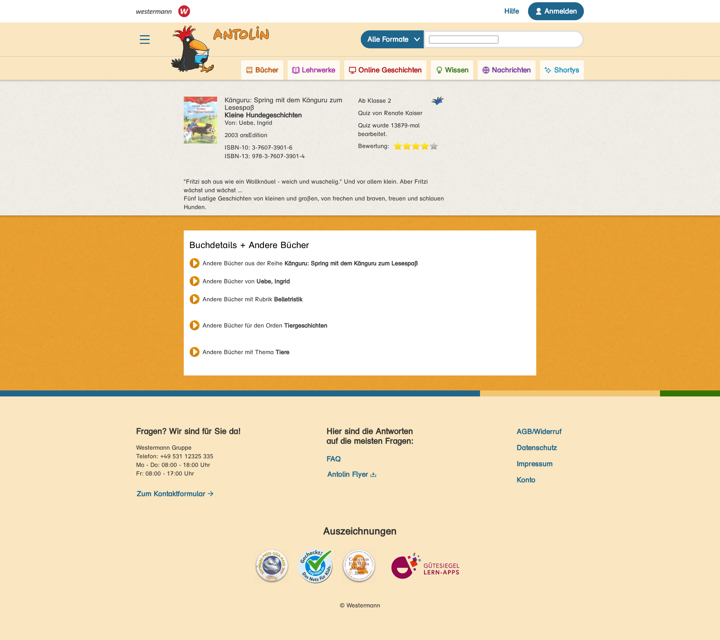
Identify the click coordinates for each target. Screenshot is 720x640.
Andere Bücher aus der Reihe (310, 263)
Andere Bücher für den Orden (264, 325)
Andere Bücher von (246, 281)
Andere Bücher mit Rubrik (252, 299)
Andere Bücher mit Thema (246, 352)
